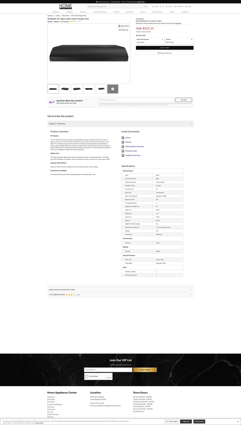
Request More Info (165, 53)
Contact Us (185, 12)
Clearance (83, 12)
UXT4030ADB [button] (64, 21)
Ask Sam (183, 100)
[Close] (238, 421)
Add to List (125, 30)
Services (142, 12)
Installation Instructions (133, 155)
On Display (69, 12)
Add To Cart (164, 48)
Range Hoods (65, 15)
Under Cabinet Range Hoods (78, 15)
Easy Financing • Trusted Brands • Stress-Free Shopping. (122, 2)
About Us (172, 12)
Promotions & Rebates (99, 12)
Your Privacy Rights (171, 421)
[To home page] (65, 6)
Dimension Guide (131, 151)
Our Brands (129, 12)
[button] (152, 6)
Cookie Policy (39, 423)
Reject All (186, 421)
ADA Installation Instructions (134, 146)
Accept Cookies (199, 421)
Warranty (128, 142)
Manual (127, 137)
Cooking (57, 15)
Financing (116, 12)
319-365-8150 (99, 403)
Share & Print (125, 26)
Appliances (56, 12)
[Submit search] (145, 6)
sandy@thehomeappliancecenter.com (107, 405)
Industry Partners (157, 12)
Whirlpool (49, 21)
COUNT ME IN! (145, 370)
